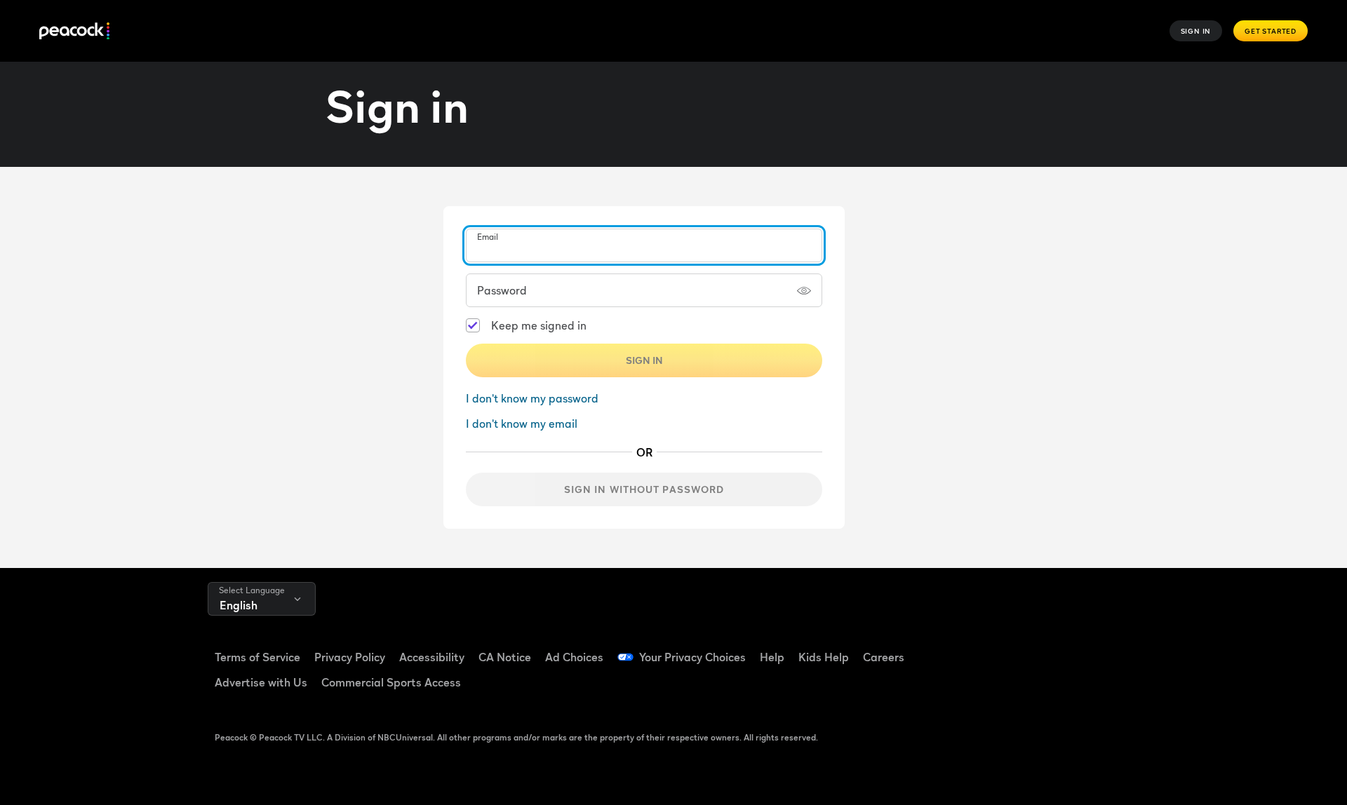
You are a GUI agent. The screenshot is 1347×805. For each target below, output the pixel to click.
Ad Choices (574, 657)
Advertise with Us (261, 682)
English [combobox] (238, 605)
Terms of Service (257, 657)
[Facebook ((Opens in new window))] (1009, 648)
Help (772, 657)
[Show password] (804, 290)
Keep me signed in (539, 325)
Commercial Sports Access (391, 682)
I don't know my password (532, 398)
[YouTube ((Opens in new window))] (1082, 648)
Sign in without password (644, 489)
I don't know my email (521, 424)
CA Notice (504, 657)
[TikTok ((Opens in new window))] (1046, 648)
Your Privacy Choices (692, 657)
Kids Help (823, 657)
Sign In (1196, 31)
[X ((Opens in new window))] (1009, 688)
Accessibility (431, 657)
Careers (883, 657)
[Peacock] (74, 31)
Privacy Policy (349, 657)
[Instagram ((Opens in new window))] (1119, 648)
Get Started (1270, 31)
